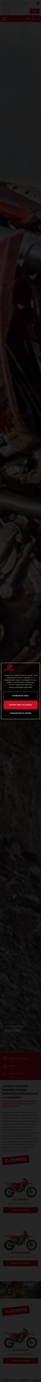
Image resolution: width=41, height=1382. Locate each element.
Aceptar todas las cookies (20, 705)
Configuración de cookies (20, 713)
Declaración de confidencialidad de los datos (18, 687)
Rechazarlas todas (20, 696)
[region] (20, 691)
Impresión (30, 687)
